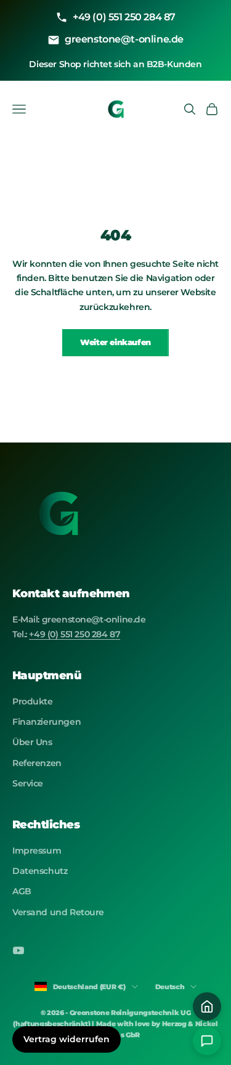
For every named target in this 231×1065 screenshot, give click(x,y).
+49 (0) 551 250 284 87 (124, 17)
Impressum (36, 850)
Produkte (32, 701)
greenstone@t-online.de (124, 39)
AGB (21, 891)
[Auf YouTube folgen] (18, 950)
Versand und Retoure (58, 912)
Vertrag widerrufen (66, 1039)
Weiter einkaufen (115, 342)
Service (27, 783)
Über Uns (32, 742)
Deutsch (170, 986)
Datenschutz (39, 870)
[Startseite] (207, 1006)
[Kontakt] (207, 1041)
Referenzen (37, 763)
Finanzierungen (46, 721)
